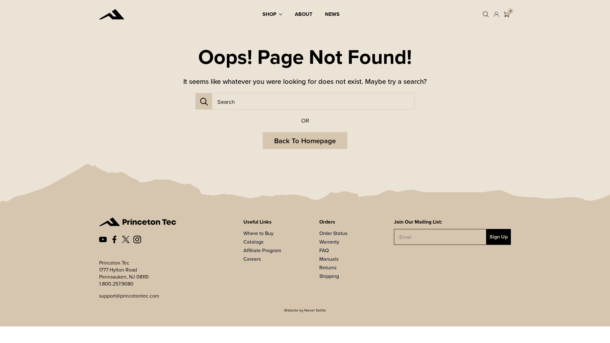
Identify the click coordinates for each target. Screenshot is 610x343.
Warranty (329, 241)
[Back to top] (596, 329)
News (332, 14)
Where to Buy (258, 233)
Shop (269, 14)
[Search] (204, 101)
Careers (252, 258)
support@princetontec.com (129, 295)
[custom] (103, 239)
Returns (327, 267)
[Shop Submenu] (282, 14)
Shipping (329, 275)
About (303, 14)
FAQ (324, 250)
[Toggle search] (486, 14)
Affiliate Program (262, 250)
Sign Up (499, 236)
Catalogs (253, 241)
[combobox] (313, 101)
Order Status (333, 233)
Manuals (328, 258)
